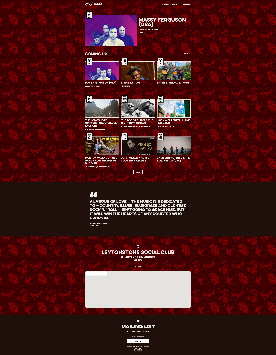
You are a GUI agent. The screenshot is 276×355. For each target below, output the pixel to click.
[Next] (187, 209)
